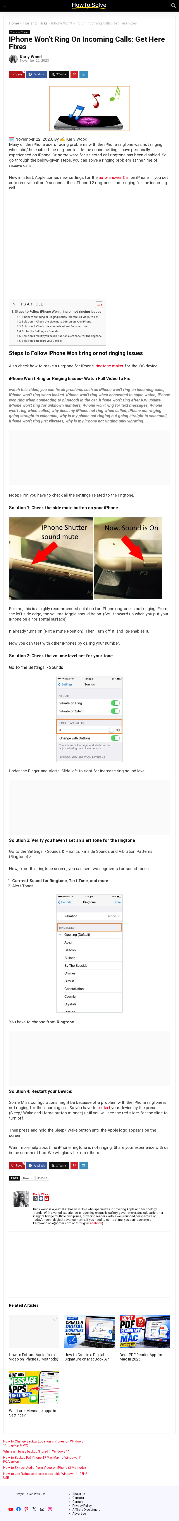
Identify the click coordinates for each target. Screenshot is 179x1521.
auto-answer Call (114, 177)
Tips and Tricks (35, 23)
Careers (78, 1502)
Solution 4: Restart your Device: (42, 340)
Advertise (79, 1513)
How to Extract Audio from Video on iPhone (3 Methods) (33, 1357)
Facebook (95, 1223)
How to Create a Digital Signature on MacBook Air (86, 1357)
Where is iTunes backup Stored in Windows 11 (36, 1451)
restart (104, 1107)
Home (14, 23)
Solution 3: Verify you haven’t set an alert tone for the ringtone (62, 336)
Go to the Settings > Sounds (40, 331)
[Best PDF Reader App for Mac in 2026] (145, 1318)
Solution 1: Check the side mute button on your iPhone (56, 321)
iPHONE (42, 1178)
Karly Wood (31, 56)
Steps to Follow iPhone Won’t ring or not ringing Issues (58, 312)
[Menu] (5, 6)
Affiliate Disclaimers (86, 1509)
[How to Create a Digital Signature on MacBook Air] (89, 1318)
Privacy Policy (82, 1505)
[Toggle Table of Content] (97, 305)
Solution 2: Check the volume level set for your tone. (55, 326)
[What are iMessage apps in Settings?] (34, 1374)
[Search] (172, 6)
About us (78, 1494)
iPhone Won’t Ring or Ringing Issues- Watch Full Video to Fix (60, 317)
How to (28, 1178)
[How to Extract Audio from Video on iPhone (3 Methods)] (34, 1318)
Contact (78, 1498)
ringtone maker (110, 365)
